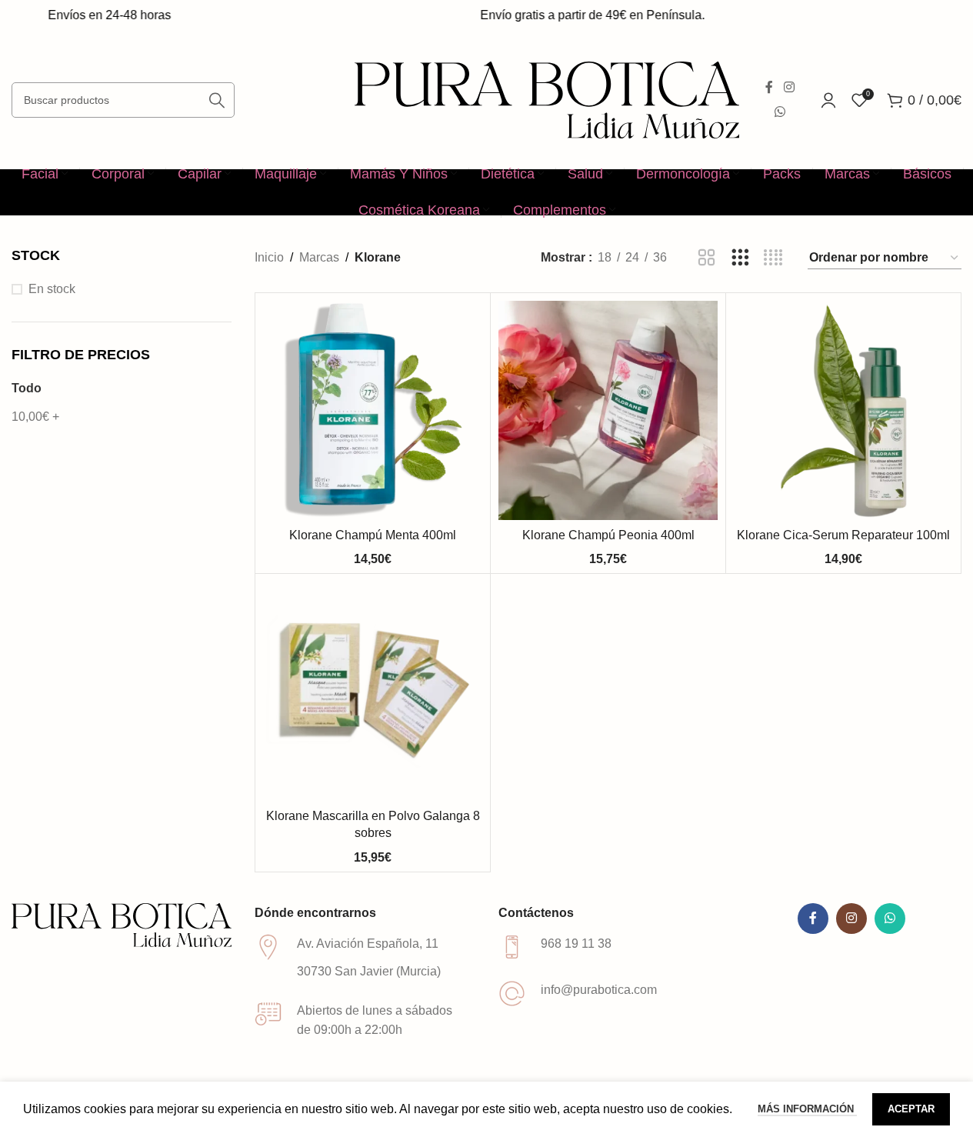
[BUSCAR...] (217, 100)
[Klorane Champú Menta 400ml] (372, 410)
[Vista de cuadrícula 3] (740, 258)
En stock (51, 288)
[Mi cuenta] (828, 100)
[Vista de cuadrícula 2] (706, 258)
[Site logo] (547, 98)
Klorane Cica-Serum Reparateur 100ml (843, 535)
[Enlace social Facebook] (769, 88)
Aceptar (911, 1109)
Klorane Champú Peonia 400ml (608, 535)
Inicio (269, 257)
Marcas (319, 257)
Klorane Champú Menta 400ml (372, 535)
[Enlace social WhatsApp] (779, 112)
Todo (27, 388)
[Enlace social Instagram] (788, 88)
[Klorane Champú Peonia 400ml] (608, 410)
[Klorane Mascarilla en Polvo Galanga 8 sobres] (372, 691)
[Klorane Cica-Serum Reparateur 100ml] (843, 410)
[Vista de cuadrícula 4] (773, 258)
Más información (807, 1109)
